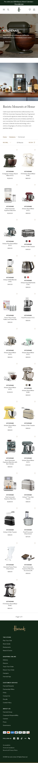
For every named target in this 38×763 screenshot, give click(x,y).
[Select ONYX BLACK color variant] (31, 277)
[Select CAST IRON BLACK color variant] (29, 385)
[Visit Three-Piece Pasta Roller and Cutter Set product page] (10, 294)
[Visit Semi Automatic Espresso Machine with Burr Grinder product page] (10, 436)
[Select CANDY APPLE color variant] (29, 241)
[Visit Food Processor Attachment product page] (28, 508)
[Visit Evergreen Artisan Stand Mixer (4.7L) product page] (10, 150)
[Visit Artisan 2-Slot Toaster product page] (28, 401)
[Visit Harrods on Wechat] (29, 738)
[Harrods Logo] (19, 628)
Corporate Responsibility (10, 715)
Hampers (6, 673)
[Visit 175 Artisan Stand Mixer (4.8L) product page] (28, 150)
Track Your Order (8, 666)
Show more (8, 41)
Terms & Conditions (8, 748)
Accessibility (6, 745)
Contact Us (6, 696)
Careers (5, 718)
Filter (31, 142)
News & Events (7, 650)
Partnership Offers (8, 689)
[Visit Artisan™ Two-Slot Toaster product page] (28, 473)
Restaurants (7, 647)
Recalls (5, 699)
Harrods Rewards (8, 686)
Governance (7, 725)
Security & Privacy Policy (10, 750)
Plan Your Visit (7, 640)
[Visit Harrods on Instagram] (18, 738)
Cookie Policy (7, 702)
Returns (5, 663)
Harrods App (7, 676)
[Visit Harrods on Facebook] (14, 738)
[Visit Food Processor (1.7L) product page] (28, 294)
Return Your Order (8, 670)
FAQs (4, 692)
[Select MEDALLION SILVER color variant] (27, 241)
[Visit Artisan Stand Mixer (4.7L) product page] (28, 185)
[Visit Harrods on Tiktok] (22, 738)
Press (4, 722)
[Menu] (4, 9)
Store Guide (6, 644)
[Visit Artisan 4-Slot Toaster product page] (28, 220)
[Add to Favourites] (17, 150)
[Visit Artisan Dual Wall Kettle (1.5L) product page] (28, 256)
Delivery (5, 660)
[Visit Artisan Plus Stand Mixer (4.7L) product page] (10, 220)
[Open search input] (8, 9)
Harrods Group (7, 712)
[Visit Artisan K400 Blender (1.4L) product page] (10, 256)
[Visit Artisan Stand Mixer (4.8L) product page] (28, 364)
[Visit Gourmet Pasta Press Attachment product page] (10, 543)
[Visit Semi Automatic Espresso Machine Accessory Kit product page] (28, 543)
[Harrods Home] (19, 9)
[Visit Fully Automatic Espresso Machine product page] (10, 185)
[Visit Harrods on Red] (25, 738)
